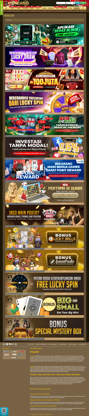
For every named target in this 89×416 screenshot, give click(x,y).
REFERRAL (70, 8)
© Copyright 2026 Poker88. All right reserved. (41, 414)
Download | (62, 5)
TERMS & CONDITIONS (41, 344)
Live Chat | (68, 5)
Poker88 (32, 356)
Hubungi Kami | (74, 5)
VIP (83, 8)
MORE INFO (25, 45)
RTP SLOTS (31, 344)
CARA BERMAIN (63, 344)
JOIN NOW (64, 45)
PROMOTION (76, 8)
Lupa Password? (82, 5)
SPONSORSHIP (82, 344)
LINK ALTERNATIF (53, 344)
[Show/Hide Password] (73, 2)
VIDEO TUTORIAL (72, 344)
